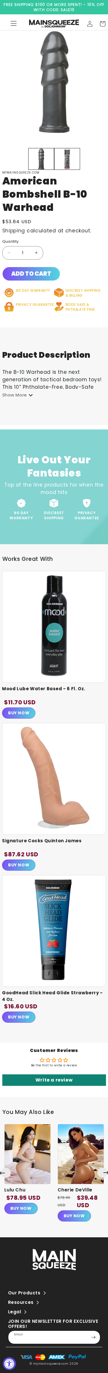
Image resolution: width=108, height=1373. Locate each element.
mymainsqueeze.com (51, 1364)
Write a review (54, 1080)
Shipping (13, 230)
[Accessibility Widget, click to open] (9, 1363)
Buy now (21, 1208)
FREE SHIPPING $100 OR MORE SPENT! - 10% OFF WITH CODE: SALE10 (54, 7)
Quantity (10, 241)
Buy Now (18, 713)
